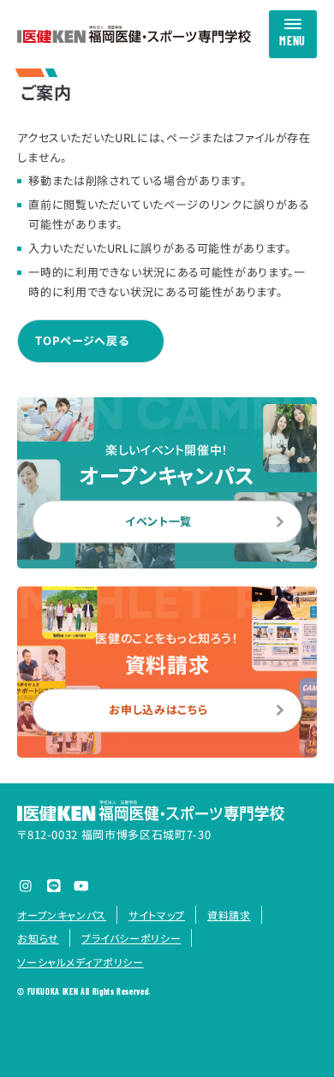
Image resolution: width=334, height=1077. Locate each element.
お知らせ (38, 938)
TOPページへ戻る (81, 340)
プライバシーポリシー (131, 938)
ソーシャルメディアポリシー (80, 962)
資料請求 (229, 914)
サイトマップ (156, 914)
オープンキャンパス (61, 914)
